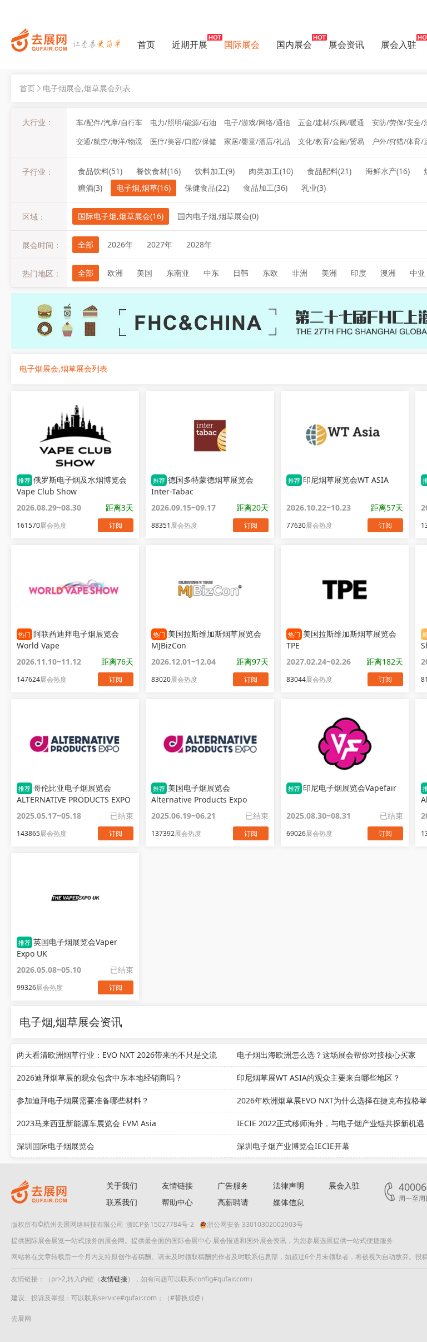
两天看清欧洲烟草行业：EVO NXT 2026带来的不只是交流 (117, 1054)
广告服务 (233, 1185)
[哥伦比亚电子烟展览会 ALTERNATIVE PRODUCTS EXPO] (75, 744)
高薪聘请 (233, 1202)
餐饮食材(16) (158, 171)
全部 (85, 244)
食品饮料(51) (100, 171)
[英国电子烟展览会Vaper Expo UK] (75, 898)
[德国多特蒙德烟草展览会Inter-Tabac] (209, 435)
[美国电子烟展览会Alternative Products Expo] (209, 744)
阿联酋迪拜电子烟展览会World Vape (68, 639)
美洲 (329, 273)
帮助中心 (177, 1202)
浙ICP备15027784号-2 (160, 1224)
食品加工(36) (265, 187)
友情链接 (177, 1185)
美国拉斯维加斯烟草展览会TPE (341, 639)
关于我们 (121, 1185)
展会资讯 (346, 44)
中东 (211, 273)
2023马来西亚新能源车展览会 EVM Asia (86, 1123)
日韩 (241, 273)
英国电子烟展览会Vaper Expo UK (67, 948)
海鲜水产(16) (387, 171)
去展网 (21, 1318)
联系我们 (121, 1202)
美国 (144, 273)
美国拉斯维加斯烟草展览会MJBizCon (206, 639)
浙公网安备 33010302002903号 (255, 1224)
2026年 (120, 244)
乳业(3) (313, 187)
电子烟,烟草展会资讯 (70, 1021)
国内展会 (294, 44)
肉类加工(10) (271, 171)
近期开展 (189, 44)
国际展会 (242, 44)
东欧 (270, 273)
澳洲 (388, 273)
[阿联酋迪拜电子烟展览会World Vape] (75, 589)
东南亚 (178, 273)
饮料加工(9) (215, 171)
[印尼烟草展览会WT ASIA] (344, 435)
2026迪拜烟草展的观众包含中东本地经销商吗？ (99, 1077)
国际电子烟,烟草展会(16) (120, 216)
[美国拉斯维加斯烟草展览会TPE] (344, 589)
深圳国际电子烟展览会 (56, 1146)
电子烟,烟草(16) (143, 187)
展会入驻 (398, 44)
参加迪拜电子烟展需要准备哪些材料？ (83, 1100)
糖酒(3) (90, 187)
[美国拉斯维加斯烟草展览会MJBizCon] (209, 589)
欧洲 (115, 273)
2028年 (199, 244)
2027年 (159, 244)
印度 (358, 273)
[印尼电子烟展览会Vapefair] (344, 744)
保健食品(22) (207, 187)
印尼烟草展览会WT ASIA (338, 479)
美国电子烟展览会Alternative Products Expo (199, 794)
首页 (146, 44)
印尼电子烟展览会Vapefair (342, 788)
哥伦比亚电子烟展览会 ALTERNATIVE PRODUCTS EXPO (74, 794)
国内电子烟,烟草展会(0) (218, 216)
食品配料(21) (329, 171)
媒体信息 (288, 1202)
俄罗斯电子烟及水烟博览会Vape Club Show (72, 485)
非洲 (299, 273)
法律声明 (288, 1185)
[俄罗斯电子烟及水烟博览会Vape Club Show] (75, 435)
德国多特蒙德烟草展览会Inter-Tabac (202, 485)
